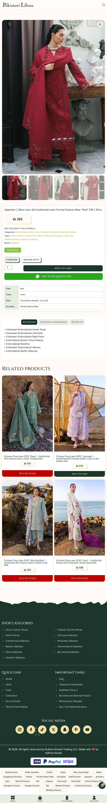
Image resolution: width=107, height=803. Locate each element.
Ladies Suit (68, 235)
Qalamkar (15, 243)
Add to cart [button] (79, 473)
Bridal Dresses (14, 646)
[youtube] (87, 729)
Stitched (31, 259)
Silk (47, 785)
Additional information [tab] (53, 322)
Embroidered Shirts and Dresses (47, 235)
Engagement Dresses (69, 646)
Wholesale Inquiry (70, 701)
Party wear (62, 781)
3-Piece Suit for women (20, 235)
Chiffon (49, 772)
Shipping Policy (68, 690)
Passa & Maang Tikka (94, 781)
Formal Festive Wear (24, 232)
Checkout (11, 695)
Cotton (63, 772)
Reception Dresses (49, 232)
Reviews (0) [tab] (77, 322)
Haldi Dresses (14, 652)
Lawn (37, 232)
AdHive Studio (53, 752)
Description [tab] (29, 322)
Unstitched (11, 259)
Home (9, 679)
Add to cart (63, 268)
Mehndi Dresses (22, 781)
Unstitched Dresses (67, 232)
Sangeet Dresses (15, 657)
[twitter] (53, 729)
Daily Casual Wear (17, 629)
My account (13, 701)
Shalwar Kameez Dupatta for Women (21, 239)
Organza (49, 781)
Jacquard (88, 777)
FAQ (61, 679)
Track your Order (16, 706)
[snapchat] (65, 729)
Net (37, 781)
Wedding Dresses (67, 641)
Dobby (99, 772)
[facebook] (31, 729)
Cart (8, 690)
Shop (8, 684)
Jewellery (99, 777)
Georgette (61, 777)
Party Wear (12, 635)
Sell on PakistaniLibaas (73, 706)
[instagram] (19, 729)
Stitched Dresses (67, 635)
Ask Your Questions (56, 276)
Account (94, 801)
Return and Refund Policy (75, 695)
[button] (100, 24)
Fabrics (29, 777)
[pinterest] (76, 729)
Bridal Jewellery (32, 772)
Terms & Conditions (71, 684)
